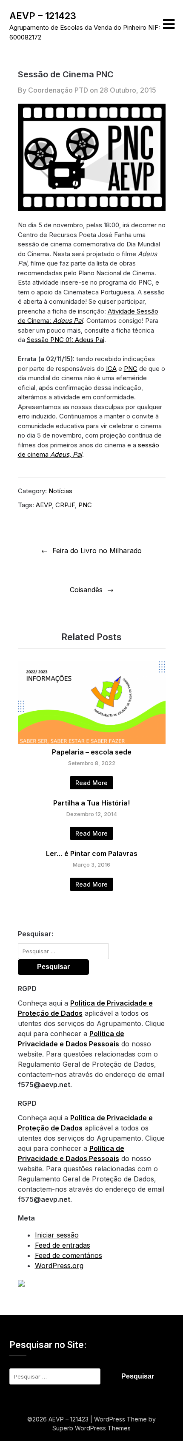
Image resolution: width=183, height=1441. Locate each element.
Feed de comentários (68, 1255)
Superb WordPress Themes (91, 1428)
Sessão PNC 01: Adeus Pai (65, 340)
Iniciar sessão (57, 1235)
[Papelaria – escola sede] (92, 741)
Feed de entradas (62, 1245)
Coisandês (86, 589)
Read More (91, 782)
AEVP (44, 505)
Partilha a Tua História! (91, 803)
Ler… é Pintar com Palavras (91, 853)
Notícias (60, 491)
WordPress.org (59, 1265)
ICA (111, 368)
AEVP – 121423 (42, 15)
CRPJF (65, 505)
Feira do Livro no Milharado (97, 550)
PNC (130, 368)
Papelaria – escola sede (92, 752)
